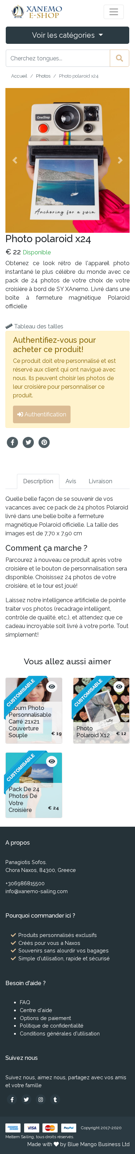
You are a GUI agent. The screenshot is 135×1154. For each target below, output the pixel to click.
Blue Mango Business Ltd (99, 1144)
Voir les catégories (64, 35)
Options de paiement (45, 1018)
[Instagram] (41, 1100)
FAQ (25, 1002)
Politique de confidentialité (52, 1026)
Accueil (19, 76)
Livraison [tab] (100, 481)
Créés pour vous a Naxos (49, 943)
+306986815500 (25, 883)
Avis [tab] (71, 481)
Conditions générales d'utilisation (60, 1033)
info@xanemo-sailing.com (36, 891)
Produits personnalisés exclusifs (57, 935)
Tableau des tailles (38, 326)
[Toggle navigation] (114, 12)
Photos (43, 76)
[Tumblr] (55, 1100)
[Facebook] (12, 1100)
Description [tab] (38, 481)
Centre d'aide (36, 1010)
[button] (14, 160)
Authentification (44, 414)
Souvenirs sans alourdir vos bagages (63, 950)
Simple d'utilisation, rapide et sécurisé (64, 958)
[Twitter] (27, 1100)
